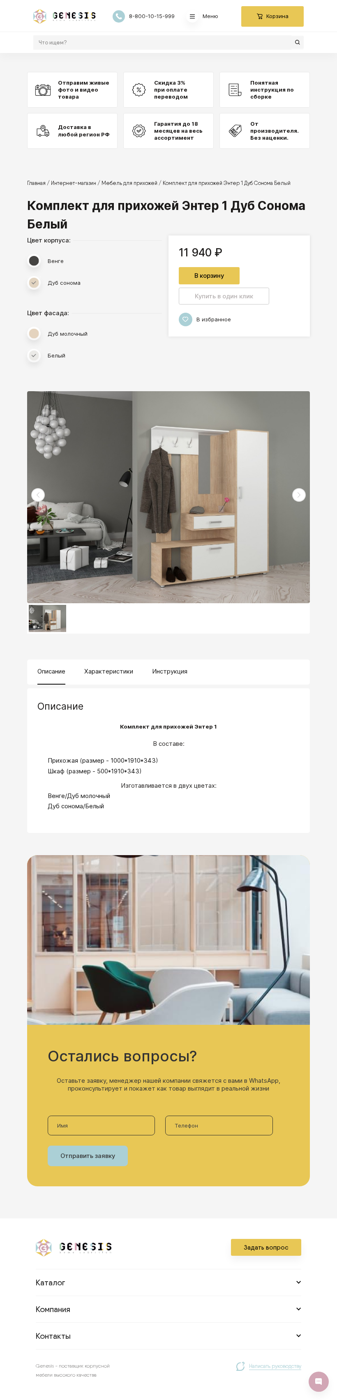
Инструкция (169, 671)
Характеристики (108, 671)
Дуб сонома (64, 282)
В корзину (209, 275)
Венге (56, 261)
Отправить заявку (87, 1156)
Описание (51, 671)
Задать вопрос (266, 1247)
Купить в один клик (224, 296)
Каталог (50, 1282)
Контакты (53, 1336)
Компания (53, 1309)
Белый (56, 355)
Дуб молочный (68, 333)
